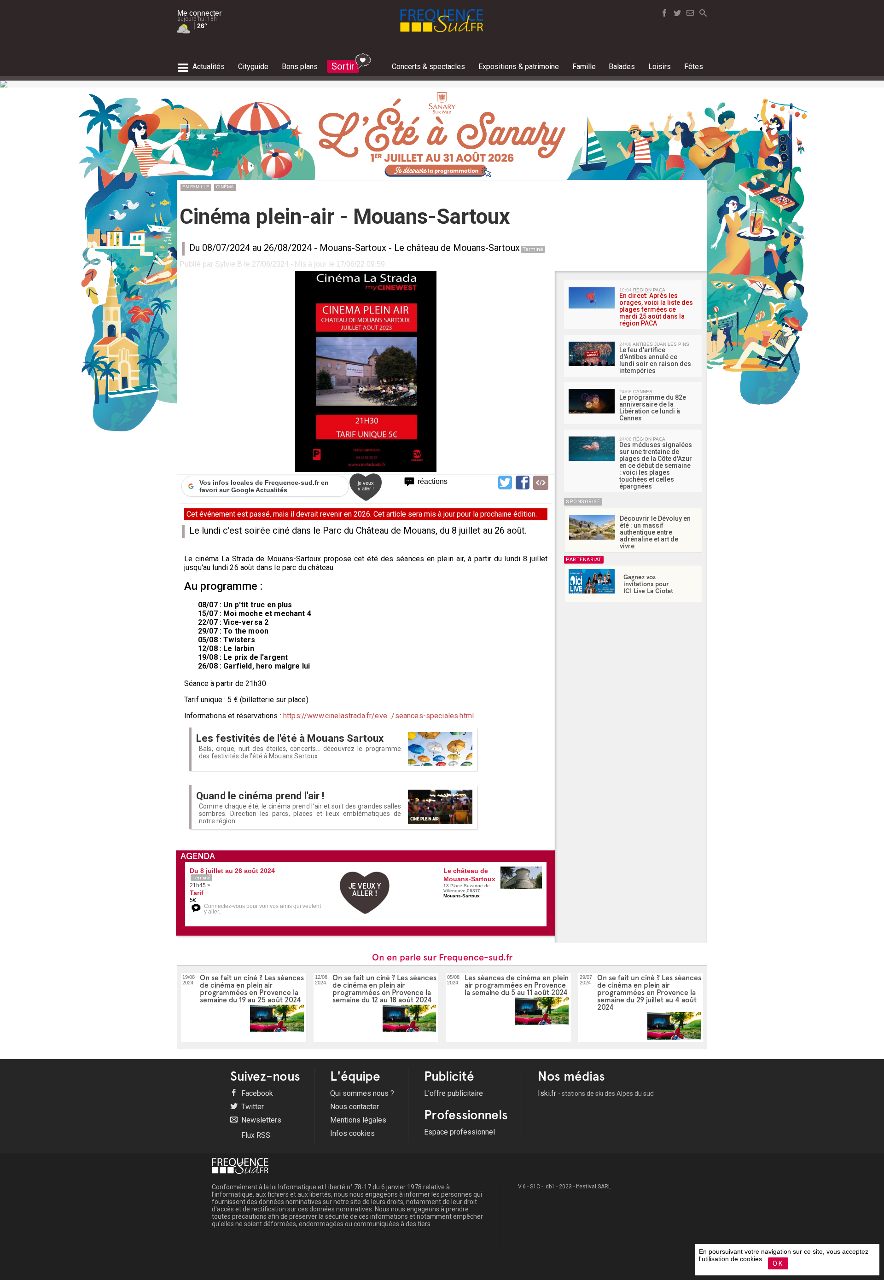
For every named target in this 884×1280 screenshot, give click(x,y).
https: (292, 715)
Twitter (251, 1106)
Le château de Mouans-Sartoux (457, 247)
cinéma (225, 186)
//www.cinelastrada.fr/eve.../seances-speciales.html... (390, 715)
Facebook (256, 1093)
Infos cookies (352, 1133)
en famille (195, 186)
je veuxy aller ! (366, 485)
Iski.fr (596, 1093)
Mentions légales (358, 1120)
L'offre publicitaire (453, 1093)
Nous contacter (354, 1106)
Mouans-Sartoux (353, 247)
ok (778, 1263)
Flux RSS (254, 1135)
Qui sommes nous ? (362, 1093)
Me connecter (199, 13)
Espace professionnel (459, 1132)
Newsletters (260, 1120)
